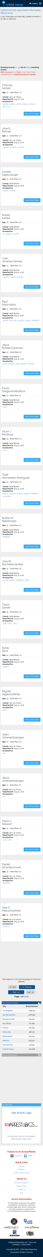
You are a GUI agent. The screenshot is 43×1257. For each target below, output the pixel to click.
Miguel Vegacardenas (11, 693)
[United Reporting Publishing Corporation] (14, 1221)
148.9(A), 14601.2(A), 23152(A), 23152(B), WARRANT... (21, 320)
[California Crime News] (32, 1227)
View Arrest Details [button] (32, 114)
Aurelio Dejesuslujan (10, 173)
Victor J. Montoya (7, 433)
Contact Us (21, 1189)
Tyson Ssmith (6, 606)
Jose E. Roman (6, 130)
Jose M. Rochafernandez (12, 563)
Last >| (30, 992)
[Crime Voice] (30, 1233)
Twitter (30, 1156)
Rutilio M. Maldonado (9, 519)
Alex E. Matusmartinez (11, 909)
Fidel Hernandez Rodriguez (16, 476)
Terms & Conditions (21, 1183)
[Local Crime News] (28, 1221)
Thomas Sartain (7, 87)
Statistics (21, 1169)
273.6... (5, 450)
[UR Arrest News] (14, 1233)
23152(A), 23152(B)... (10, 191)
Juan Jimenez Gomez (12, 260)
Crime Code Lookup (21, 1173)
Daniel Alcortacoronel (11, 866)
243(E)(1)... (6, 667)
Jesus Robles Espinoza (12, 346)
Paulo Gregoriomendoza (13, 390)
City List (21, 1166)
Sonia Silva (5, 649)
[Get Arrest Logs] (11, 1227)
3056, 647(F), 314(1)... (10, 623)
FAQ (21, 1193)
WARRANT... (7, 537)
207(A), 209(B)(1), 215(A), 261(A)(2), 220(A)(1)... (19, 364)
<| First (13, 987)
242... (4, 753)
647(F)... (5, 407)
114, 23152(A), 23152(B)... (11, 234)
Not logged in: (8, 979)
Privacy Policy (21, 1186)
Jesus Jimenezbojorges (13, 779)
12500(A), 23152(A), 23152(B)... (13, 277)
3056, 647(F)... (8, 840)
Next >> (16, 992)
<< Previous (27, 987)
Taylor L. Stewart (7, 822)
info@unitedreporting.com (17, 1242)
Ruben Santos (6, 216)
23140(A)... (6, 926)
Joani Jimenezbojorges (13, 736)
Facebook (17, 1156)
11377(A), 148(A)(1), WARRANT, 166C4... (17, 580)
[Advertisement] (21, 43)
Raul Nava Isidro (9, 303)
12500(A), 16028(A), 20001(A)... (14, 147)
